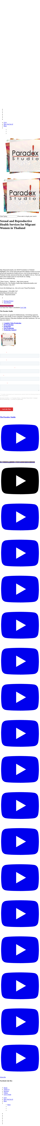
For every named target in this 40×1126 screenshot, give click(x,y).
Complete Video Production (12, 323)
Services (6, 1091)
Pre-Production (8, 325)
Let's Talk (23, 307)
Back (9, 1104)
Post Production (9, 328)
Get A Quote (7, 1094)
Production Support (10, 330)
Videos (6, 1093)
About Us (6, 1089)
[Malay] (8, 129)
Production (7, 326)
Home (5, 1088)
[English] (4, 128)
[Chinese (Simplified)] (8, 131)
